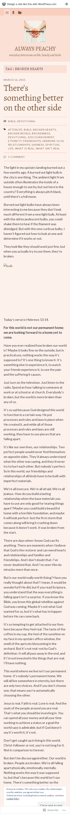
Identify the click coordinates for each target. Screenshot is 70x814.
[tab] (7, 12)
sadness (38, 144)
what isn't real (48, 148)
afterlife (15, 129)
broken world (19, 133)
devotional (17, 137)
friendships (32, 140)
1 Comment (16, 156)
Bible (12, 121)
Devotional (26, 121)
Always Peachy (35, 48)
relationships (19, 144)
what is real (24, 148)
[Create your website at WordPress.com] (35, 4)
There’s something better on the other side (33, 98)
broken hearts (44, 129)
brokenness (41, 133)
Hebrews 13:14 (53, 140)
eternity (15, 140)
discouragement (41, 137)
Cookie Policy (12, 798)
